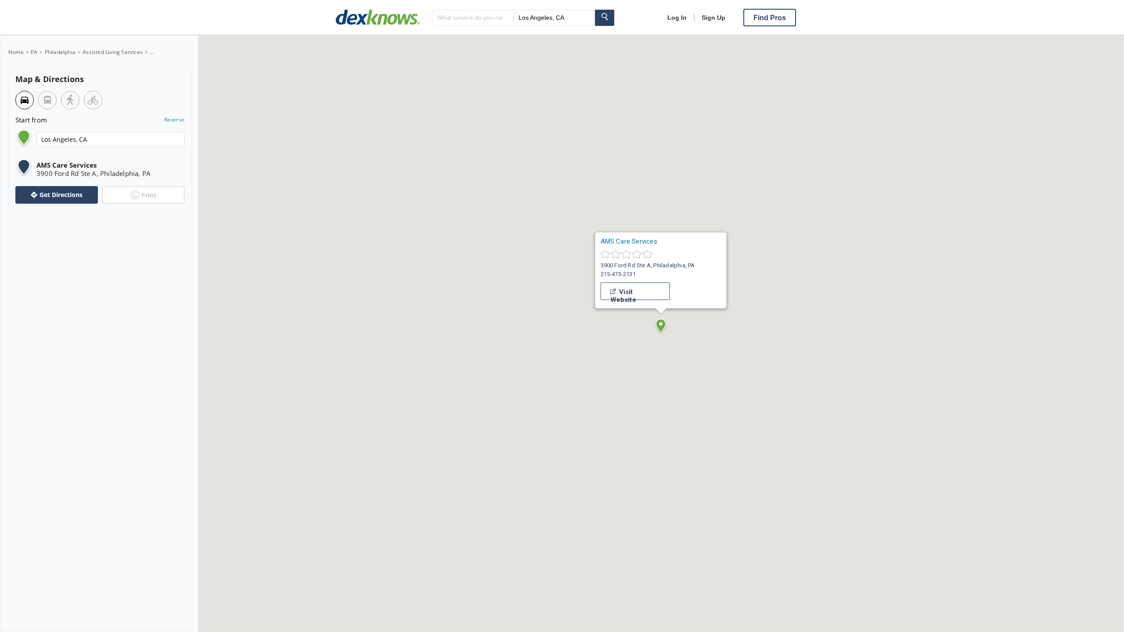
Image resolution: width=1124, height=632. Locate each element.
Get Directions (61, 194)
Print (148, 195)
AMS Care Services (629, 241)
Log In (677, 17)
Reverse (174, 120)
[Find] (604, 18)
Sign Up (713, 17)
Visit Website (623, 294)
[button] (661, 325)
